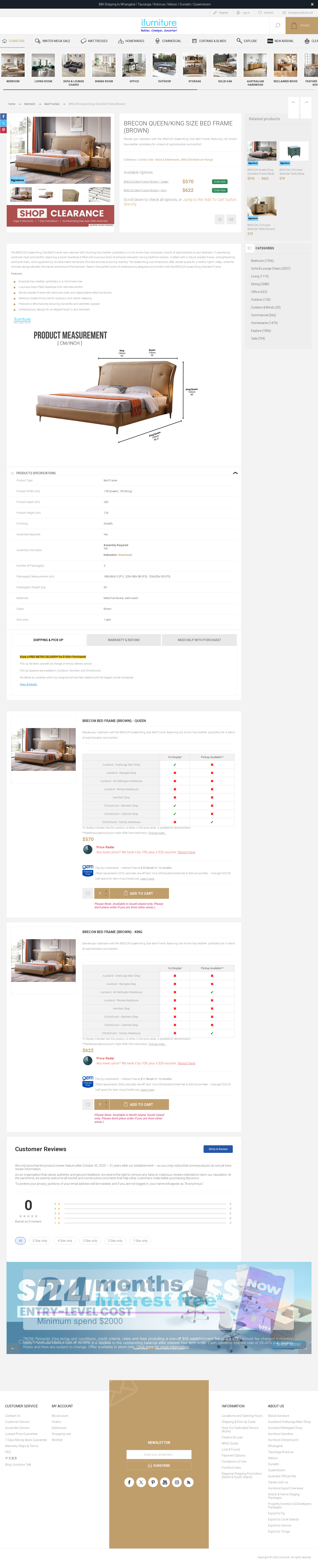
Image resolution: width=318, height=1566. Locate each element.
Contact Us (12, 1415)
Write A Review (218, 1149)
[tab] (48, 640)
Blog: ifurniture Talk (18, 1464)
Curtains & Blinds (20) (266, 307)
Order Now (220, 181)
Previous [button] (12, 1348)
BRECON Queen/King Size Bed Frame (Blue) (260, 171)
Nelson (273, 1458)
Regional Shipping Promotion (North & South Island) (242, 1475)
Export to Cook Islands (283, 1519)
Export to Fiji (276, 1513)
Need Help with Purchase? (199, 640)
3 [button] (151, 1348)
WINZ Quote (230, 1443)
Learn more (147, 878)
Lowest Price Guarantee (21, 1434)
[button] (310, 70)
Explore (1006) (261, 330)
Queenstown (276, 1470)
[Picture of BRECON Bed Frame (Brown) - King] (11, 992)
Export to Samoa (279, 1525)
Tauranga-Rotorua (280, 1452)
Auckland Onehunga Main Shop (289, 1422)
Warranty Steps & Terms (21, 1446)
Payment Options (233, 1455)
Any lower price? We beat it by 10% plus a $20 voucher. (145, 852)
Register (223, 12)
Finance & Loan (232, 1437)
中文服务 (11, 1458)
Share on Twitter (3, 123)
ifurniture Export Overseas (285, 1488)
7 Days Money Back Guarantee (26, 1440)
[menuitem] (28, 1416)
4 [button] (159, 1348)
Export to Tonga (279, 1531)
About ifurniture (278, 1415)
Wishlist (57, 1440)
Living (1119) (260, 276)
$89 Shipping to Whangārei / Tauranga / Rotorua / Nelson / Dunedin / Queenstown (155, 4)
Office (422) (259, 292)
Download (125, 554)
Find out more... (157, 832)
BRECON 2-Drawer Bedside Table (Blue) (291, 171)
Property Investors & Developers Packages (290, 1505)
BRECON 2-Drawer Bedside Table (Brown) (261, 227)
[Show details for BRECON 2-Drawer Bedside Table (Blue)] (294, 151)
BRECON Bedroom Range (197, 159)
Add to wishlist (87, 893)
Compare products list (300, 12)
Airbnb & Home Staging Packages (284, 1496)
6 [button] (173, 1348)
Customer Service (17, 1422)
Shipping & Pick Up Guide (238, 1422)
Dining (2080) (260, 284)
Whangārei (275, 1446)
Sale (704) (258, 338)
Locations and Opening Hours (242, 1415)
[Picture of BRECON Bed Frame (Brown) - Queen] (11, 781)
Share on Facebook (3, 116)
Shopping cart (61, 1434)
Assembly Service (17, 1428)
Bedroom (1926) (262, 260)
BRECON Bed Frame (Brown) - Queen (146, 181)
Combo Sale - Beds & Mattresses (158, 159)
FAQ (8, 1452)
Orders (56, 1422)
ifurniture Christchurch (283, 1440)
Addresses (59, 1428)
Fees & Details (28, 684)
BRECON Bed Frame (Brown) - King (145, 190)
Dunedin (273, 1464)
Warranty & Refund (124, 640)
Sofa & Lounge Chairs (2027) (271, 268)
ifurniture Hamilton (280, 1434)
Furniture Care (231, 1467)
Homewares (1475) (264, 323)
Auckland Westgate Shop (285, 1428)
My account (60, 1415)
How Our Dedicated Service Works (240, 1429)
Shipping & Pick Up (48, 640)
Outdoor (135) (261, 299)
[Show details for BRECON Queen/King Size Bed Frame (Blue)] (262, 151)
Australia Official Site (282, 1476)
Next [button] (305, 1348)
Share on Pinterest (3, 130)
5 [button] (166, 1348)
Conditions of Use (234, 1461)
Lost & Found (231, 1449)
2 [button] (144, 1348)
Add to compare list (220, 219)
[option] (21, 194)
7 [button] (181, 1348)
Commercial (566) (263, 315)
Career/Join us (278, 1482)
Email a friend (231, 219)
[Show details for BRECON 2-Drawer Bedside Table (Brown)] (262, 206)
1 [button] (137, 1348)
